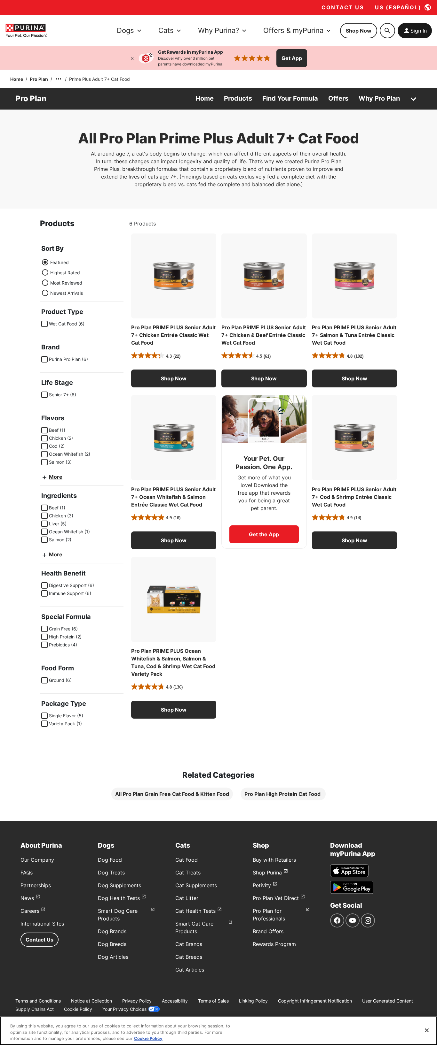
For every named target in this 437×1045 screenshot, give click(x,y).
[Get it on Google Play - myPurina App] (351, 887)
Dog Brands (112, 931)
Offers (338, 98)
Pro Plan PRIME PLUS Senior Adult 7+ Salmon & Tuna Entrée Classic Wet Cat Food (354, 335)
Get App (292, 58)
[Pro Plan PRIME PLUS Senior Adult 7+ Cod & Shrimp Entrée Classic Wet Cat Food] (354, 437)
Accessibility (175, 1000)
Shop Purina (267, 872)
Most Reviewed (66, 283)
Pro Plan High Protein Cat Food (283, 794)
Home (16, 79)
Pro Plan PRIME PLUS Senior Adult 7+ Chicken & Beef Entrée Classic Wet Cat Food (263, 335)
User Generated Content (387, 1000)
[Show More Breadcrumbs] (58, 79)
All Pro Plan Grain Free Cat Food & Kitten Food (172, 794)
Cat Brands (188, 944)
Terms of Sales (213, 1000)
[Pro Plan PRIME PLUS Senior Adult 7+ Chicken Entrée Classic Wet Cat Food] (173, 275)
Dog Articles (113, 957)
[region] (218, 1031)
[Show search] (387, 30)
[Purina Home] (26, 30)
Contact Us (39, 939)
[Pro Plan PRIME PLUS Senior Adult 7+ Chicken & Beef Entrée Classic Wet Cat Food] (263, 275)
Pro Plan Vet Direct (276, 898)
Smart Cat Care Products (194, 927)
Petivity (262, 885)
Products (238, 98)
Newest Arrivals (66, 293)
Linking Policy (253, 1000)
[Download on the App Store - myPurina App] (349, 870)
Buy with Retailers (274, 860)
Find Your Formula (290, 98)
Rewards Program (274, 944)
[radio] (45, 262)
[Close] (132, 58)
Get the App (264, 534)
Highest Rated (65, 272)
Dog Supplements (119, 885)
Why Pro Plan (379, 98)
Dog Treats (111, 872)
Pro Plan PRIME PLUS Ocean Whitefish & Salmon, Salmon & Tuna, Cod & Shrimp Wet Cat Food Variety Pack (173, 662)
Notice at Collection (91, 1000)
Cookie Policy (78, 1009)
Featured (59, 262)
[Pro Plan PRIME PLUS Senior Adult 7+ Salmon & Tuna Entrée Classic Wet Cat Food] (354, 275)
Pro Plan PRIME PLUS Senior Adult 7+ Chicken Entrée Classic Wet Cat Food (173, 335)
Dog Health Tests (119, 898)
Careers (29, 911)
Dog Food (110, 860)
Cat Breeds (188, 957)
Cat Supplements (196, 885)
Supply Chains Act (34, 1009)
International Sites (42, 923)
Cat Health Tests (195, 911)
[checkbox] (44, 324)
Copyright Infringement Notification (315, 1000)
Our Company (37, 860)
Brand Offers (268, 931)
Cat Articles (189, 969)
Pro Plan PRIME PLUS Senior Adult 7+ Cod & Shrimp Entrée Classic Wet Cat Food (354, 497)
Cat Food (186, 860)
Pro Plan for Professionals (269, 915)
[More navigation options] (413, 98)
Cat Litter (186, 898)
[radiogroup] (62, 277)
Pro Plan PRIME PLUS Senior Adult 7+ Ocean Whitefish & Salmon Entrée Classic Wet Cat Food (173, 497)
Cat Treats (188, 872)
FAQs (26, 872)
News (27, 898)
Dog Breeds (112, 944)
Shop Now (358, 30)
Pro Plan (39, 79)
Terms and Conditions (38, 1000)
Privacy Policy (137, 1000)
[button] (173, 378)
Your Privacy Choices (124, 1009)
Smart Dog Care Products (118, 915)
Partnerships (35, 885)
